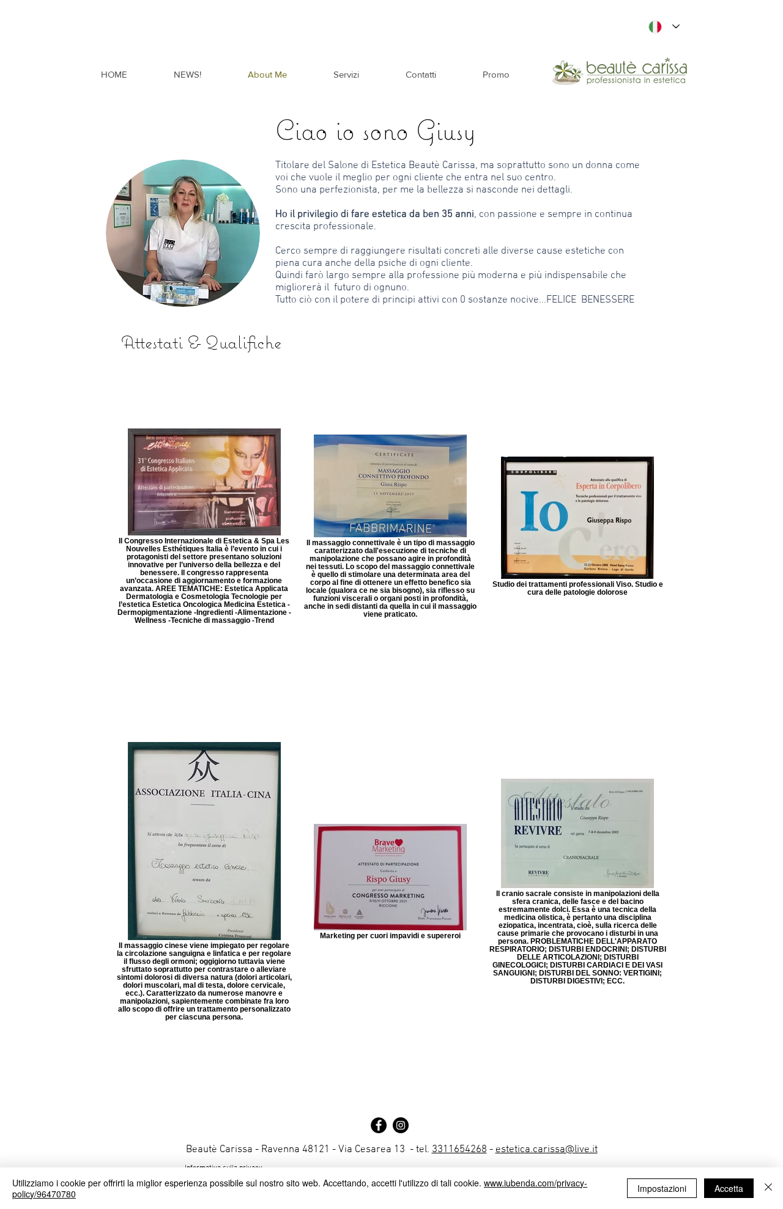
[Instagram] (401, 1125)
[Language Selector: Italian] (661, 26)
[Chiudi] (768, 1188)
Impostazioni (661, 1188)
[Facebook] (379, 1125)
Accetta (728, 1188)
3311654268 (459, 1150)
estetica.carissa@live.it (546, 1150)
